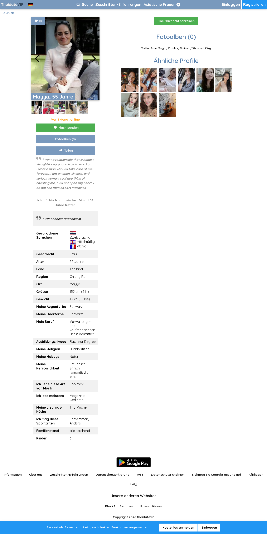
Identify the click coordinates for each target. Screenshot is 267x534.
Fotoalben (65, 139)
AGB (140, 475)
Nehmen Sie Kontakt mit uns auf (216, 475)
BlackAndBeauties (119, 506)
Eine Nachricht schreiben (176, 21)
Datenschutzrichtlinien (168, 475)
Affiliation (256, 475)
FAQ (133, 484)
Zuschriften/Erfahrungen (69, 475)
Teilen (68, 150)
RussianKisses (151, 506)
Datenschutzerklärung (113, 475)
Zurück (8, 13)
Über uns (36, 475)
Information (13, 475)
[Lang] (30, 4)
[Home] (12, 4)
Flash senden (68, 128)
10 (40, 21)
